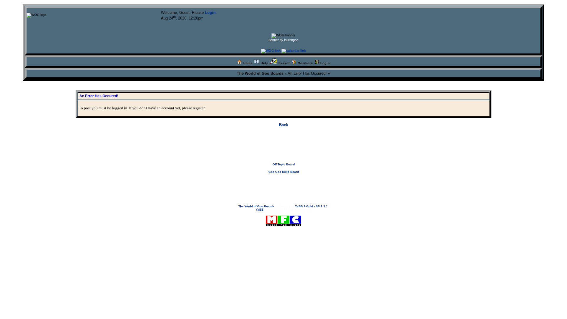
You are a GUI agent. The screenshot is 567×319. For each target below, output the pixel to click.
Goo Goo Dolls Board (283, 171)
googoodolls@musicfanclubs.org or (281, 183)
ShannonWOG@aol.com (324, 183)
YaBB (259, 209)
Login (210, 12)
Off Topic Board (284, 164)
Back (283, 125)
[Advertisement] (283, 149)
